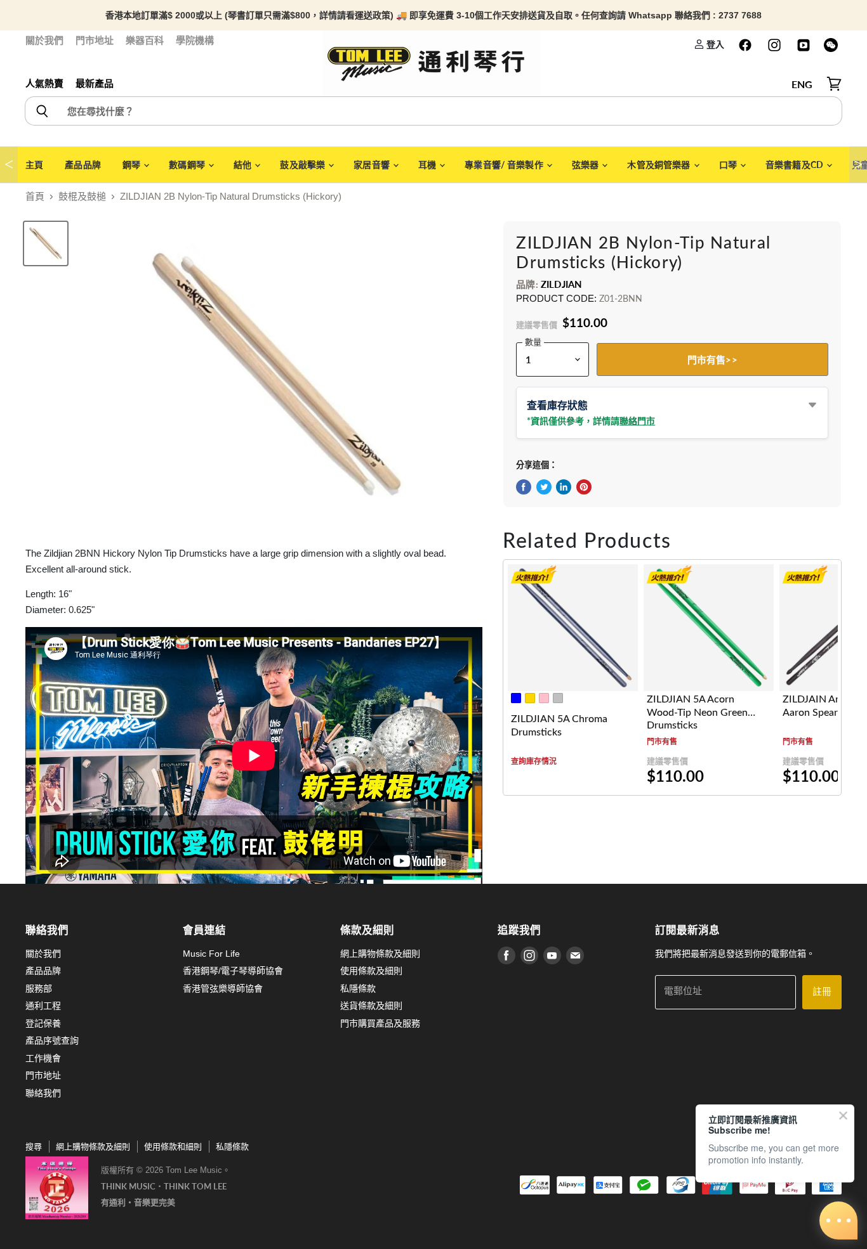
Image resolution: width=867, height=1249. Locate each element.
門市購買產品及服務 (380, 1023)
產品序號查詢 (52, 1040)
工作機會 (43, 1058)
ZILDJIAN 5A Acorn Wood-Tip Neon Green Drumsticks (697, 712)
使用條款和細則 (173, 1146)
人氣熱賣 (44, 83)
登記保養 (43, 1023)
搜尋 (33, 1146)
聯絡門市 (637, 420)
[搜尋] (41, 111)
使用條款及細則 (371, 971)
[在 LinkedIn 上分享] (563, 487)
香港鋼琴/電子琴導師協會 (233, 971)
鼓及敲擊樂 (303, 164)
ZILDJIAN (561, 284)
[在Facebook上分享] (523, 487)
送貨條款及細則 (371, 1005)
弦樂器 (586, 164)
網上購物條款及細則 (380, 953)
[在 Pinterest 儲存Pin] (584, 487)
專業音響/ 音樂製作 (505, 164)
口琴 (729, 164)
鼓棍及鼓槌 (82, 196)
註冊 (821, 992)
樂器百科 (145, 40)
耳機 (428, 164)
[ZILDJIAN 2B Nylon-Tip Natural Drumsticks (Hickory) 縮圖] (45, 243)
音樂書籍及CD (795, 164)
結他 (243, 164)
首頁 (34, 196)
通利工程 (43, 1005)
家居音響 (373, 164)
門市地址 (95, 40)
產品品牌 (83, 164)
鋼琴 (132, 164)
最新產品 (95, 83)
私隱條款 (358, 988)
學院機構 (195, 40)
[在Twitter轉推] (544, 487)
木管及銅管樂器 (659, 164)
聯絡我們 (43, 1093)
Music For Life (211, 953)
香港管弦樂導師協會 (223, 988)
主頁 (34, 164)
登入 (714, 44)
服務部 (38, 988)
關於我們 (44, 40)
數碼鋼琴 (188, 164)
